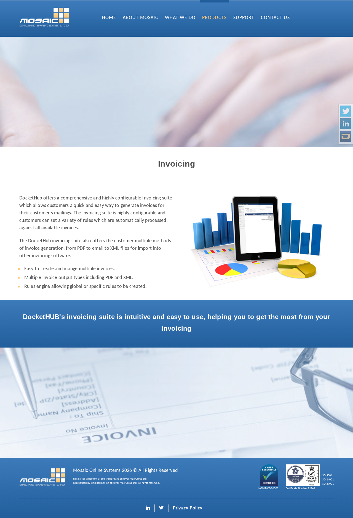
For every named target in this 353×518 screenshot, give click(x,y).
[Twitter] (345, 111)
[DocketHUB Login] (345, 136)
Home (109, 17)
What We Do (180, 17)
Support (243, 17)
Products (214, 17)
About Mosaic (140, 17)
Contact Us (275, 17)
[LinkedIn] (345, 123)
